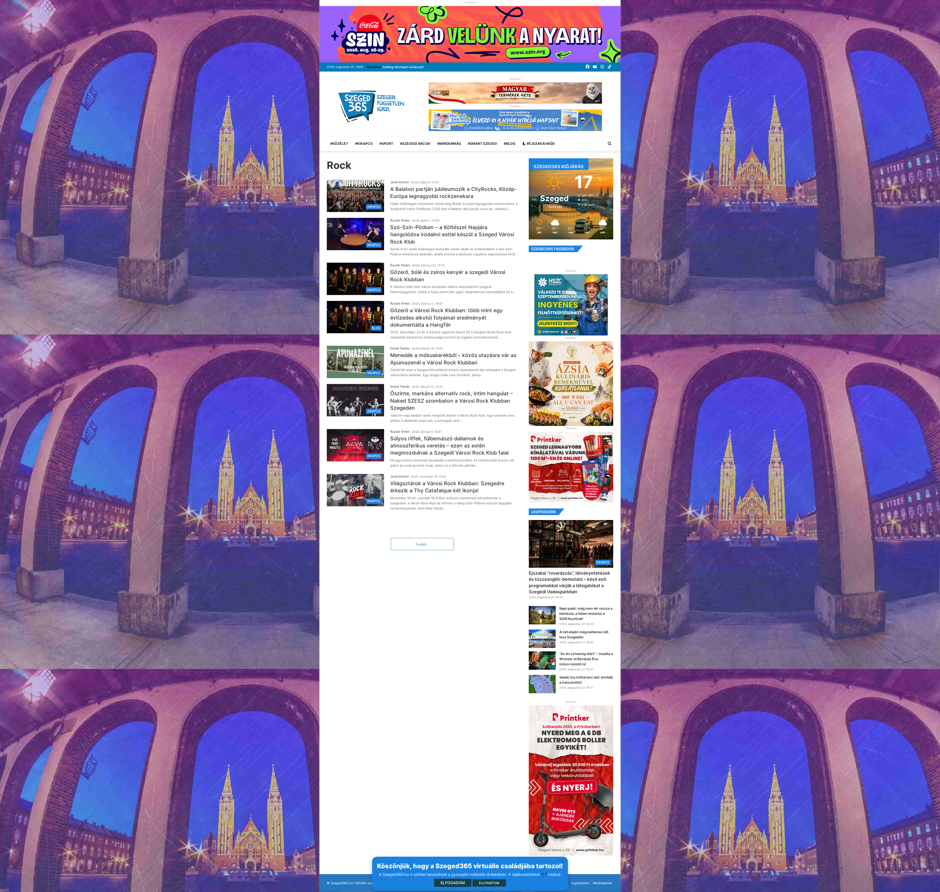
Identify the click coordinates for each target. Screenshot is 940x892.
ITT (544, 874)
